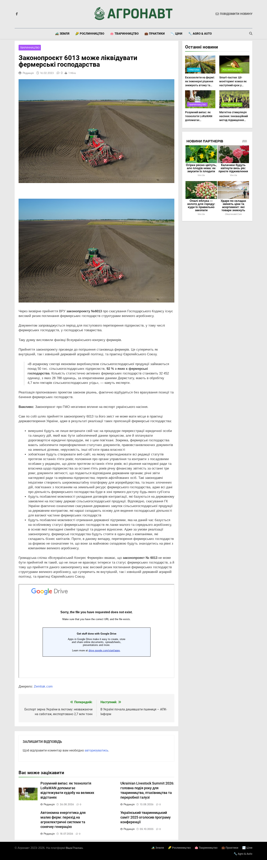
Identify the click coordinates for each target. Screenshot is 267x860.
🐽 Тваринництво (124, 33)
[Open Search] (250, 33)
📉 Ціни (176, 33)
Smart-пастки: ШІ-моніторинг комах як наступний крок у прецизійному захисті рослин (233, 85)
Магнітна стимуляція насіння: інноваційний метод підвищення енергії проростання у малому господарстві (233, 120)
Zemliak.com (43, 686)
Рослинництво (232, 69)
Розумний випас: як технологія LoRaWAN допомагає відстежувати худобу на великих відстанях (199, 120)
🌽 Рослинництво (89, 33)
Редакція (28, 73)
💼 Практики (154, 33)
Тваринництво (29, 47)
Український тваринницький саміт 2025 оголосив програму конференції (145, 817)
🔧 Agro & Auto (200, 33)
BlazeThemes (74, 847)
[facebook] (17, 14)
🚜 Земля (62, 33)
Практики (193, 69)
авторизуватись (96, 750)
